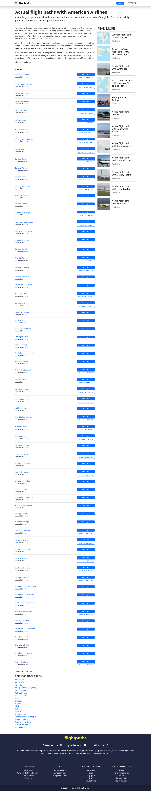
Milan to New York (22, 558)
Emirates (19, 701)
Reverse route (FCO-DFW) (85, 179)
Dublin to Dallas (21, 408)
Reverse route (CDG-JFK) (86, 665)
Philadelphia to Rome (23, 463)
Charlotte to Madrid (22, 531)
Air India (18, 685)
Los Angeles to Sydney (23, 84)
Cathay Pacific (21, 693)
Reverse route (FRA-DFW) (86, 270)
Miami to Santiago (22, 522)
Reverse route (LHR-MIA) (86, 429)
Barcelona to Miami (22, 389)
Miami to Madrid (21, 436)
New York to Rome (22, 472)
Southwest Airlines (23, 722)
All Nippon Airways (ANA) (25, 687)
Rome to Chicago (21, 345)
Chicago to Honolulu (22, 481)
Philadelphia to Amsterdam (25, 629)
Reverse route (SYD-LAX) (86, 87)
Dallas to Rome (20, 177)
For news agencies (122, 773)
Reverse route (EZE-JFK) (85, 225)
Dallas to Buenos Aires (23, 231)
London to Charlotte (22, 568)
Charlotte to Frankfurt (23, 454)
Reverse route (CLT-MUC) (86, 402)
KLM (17, 706)
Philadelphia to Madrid (23, 653)
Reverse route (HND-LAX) (86, 189)
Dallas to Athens (21, 168)
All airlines (29, 778)
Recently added (60, 770)
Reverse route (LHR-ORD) (86, 580)
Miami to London (21, 427)
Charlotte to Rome (22, 361)
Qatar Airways (21, 714)
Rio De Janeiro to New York (25, 353)
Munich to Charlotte (22, 399)
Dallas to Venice (21, 204)
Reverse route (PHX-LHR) (86, 243)
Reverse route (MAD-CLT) (86, 533)
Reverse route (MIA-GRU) (86, 543)
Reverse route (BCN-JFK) (86, 614)
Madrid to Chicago (22, 489)
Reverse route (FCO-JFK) (86, 475)
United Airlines (21, 727)
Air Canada (19, 682)
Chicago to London (22, 578)
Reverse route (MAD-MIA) (85, 439)
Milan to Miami (20, 320)
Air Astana (19, 679)
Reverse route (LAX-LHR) (86, 215)
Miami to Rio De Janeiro (23, 497)
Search (120, 3)
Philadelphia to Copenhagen (25, 587)
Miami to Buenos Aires (23, 417)
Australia (91, 770)
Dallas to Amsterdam (23, 328)
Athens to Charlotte (22, 195)
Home (121, 770)
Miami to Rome (20, 258)
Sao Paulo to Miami (22, 540)
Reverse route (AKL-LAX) (86, 142)
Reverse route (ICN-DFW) (86, 123)
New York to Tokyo (21, 130)
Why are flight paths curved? (29, 773)
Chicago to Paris (21, 514)
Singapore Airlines (22, 719)
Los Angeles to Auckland (24, 139)
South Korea (91, 781)
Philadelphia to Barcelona (24, 595)
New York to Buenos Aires (24, 222)
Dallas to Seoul (20, 120)
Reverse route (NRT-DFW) (86, 162)
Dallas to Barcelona (22, 249)
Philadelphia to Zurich (23, 549)
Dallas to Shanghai (22, 101)
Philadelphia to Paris (22, 637)
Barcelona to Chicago (23, 445)
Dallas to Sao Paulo (22, 277)
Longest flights (60, 773)
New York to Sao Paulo (23, 370)
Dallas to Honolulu (22, 621)
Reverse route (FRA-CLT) (86, 457)
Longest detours (60, 775)
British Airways (21, 690)
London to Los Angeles (23, 212)
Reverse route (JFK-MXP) (86, 561)
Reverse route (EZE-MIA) (86, 420)
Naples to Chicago (22, 312)
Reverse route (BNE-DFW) (86, 77)
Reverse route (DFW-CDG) (85, 306)
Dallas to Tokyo (20, 149)
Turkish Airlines (21, 725)
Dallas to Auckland (22, 93)
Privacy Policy (121, 778)
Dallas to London (21, 380)
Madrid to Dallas (21, 294)
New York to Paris (21, 662)
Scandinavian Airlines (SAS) (26, 717)
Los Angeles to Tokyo (22, 186)
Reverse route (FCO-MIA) (86, 261)
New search (29, 770)
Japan (91, 773)
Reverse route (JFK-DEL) (86, 113)
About (121, 775)
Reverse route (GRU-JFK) (86, 373)
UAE (91, 778)
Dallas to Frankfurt (22, 268)
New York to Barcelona (23, 612)
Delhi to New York (21, 110)
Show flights (85, 74)
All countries (29, 775)
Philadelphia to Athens (23, 285)
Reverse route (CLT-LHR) (86, 570)
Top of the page (121, 781)
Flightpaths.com (83, 788)
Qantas (18, 711)
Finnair (18, 703)
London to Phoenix (22, 240)
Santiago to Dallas (22, 337)
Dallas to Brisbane (22, 75)
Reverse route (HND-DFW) (85, 152)
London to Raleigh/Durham (25, 603)
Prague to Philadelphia (23, 505)
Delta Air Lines (21, 695)
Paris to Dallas (20, 303)
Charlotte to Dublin (22, 645)
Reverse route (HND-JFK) (86, 132)
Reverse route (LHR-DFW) (86, 382)
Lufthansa (19, 709)
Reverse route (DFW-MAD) (85, 296)
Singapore (91, 775)
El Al (17, 698)
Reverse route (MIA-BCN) (86, 392)
